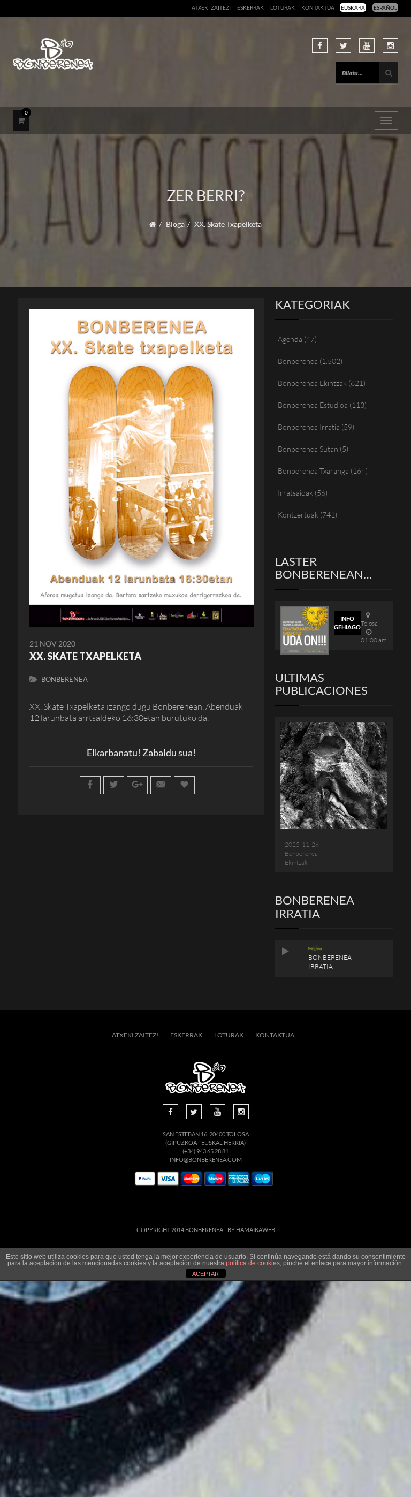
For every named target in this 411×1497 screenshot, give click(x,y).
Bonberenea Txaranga (313, 470)
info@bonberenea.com (206, 1159)
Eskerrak (250, 7)
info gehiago (347, 622)
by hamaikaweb (251, 1229)
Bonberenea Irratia (309, 426)
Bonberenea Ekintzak (312, 382)
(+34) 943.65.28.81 (205, 1151)
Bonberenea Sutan (308, 448)
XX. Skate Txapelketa (85, 656)
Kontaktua (317, 7)
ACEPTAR (205, 1274)
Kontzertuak (298, 514)
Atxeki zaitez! (211, 7)
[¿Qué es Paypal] (145, 1179)
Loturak (282, 7)
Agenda (290, 339)
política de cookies (253, 1263)
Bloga (175, 224)
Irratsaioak (295, 492)
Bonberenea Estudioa (313, 404)
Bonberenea (64, 679)
